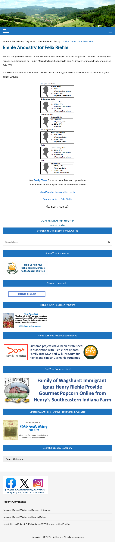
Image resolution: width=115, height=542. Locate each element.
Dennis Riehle (38, 517)
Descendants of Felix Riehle (57, 199)
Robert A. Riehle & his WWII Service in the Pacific (43, 524)
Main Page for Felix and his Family (57, 192)
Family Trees (40, 180)
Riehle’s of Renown (41, 510)
